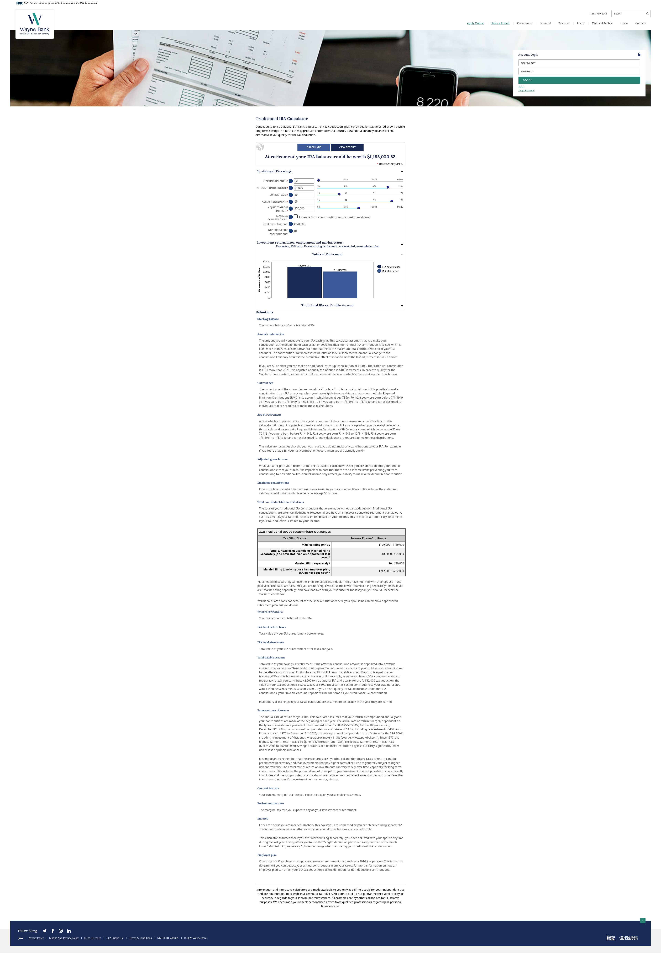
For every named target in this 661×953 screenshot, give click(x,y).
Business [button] (563, 23)
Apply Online (475, 23)
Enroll (521, 87)
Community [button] (524, 23)
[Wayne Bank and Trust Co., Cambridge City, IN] (34, 24)
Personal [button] (545, 23)
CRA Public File (115, 938)
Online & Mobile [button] (602, 23)
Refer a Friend (500, 23)
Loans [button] (580, 23)
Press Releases (92, 938)
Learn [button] (624, 23)
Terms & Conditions (140, 938)
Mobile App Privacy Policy (63, 938)
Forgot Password (526, 90)
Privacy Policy (36, 938)
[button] (330, 171)
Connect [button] (640, 23)
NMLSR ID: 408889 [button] (168, 938)
